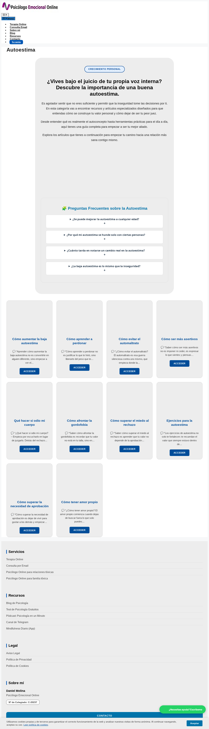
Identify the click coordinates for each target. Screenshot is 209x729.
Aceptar (194, 723)
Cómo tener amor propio (79, 502)
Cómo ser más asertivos (179, 339)
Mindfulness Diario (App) (20, 628)
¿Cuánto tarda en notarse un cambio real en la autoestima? (106, 253)
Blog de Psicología (17, 603)
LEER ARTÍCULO (30, 371)
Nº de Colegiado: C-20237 (23, 702)
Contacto (15, 39)
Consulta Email (18, 27)
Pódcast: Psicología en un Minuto (25, 615)
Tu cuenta (16, 42)
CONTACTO (104, 715)
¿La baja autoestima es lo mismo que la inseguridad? (105, 268)
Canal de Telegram (17, 622)
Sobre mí (15, 30)
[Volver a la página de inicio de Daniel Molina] (29, 11)
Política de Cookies (17, 666)
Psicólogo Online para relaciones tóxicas (30, 572)
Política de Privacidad (19, 659)
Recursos (15, 36)
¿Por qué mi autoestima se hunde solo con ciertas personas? (106, 237)
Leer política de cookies (36, 724)
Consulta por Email (17, 565)
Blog (12, 33)
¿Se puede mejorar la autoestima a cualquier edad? (105, 221)
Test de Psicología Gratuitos (22, 609)
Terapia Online (18, 24)
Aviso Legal (13, 653)
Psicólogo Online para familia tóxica (27, 578)
